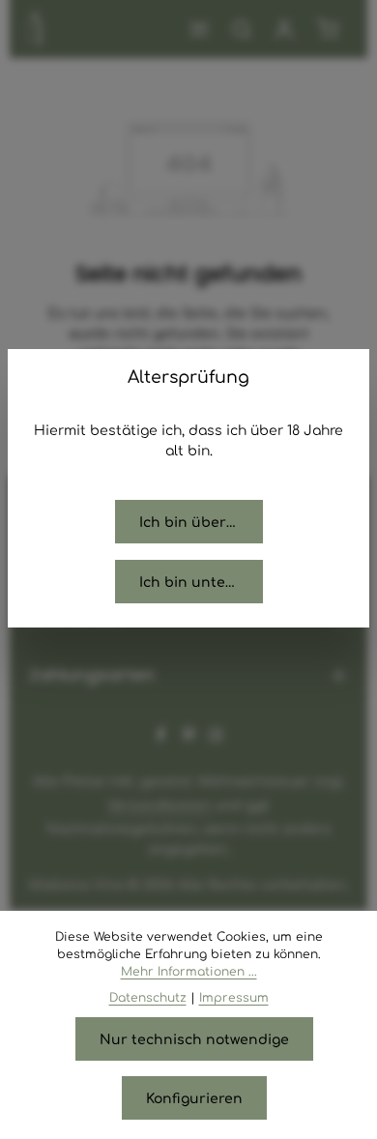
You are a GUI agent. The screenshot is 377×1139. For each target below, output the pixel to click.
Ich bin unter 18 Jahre (201, 581)
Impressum (234, 997)
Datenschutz (148, 997)
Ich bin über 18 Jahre (201, 521)
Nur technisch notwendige (194, 1038)
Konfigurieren (194, 1097)
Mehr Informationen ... (189, 970)
